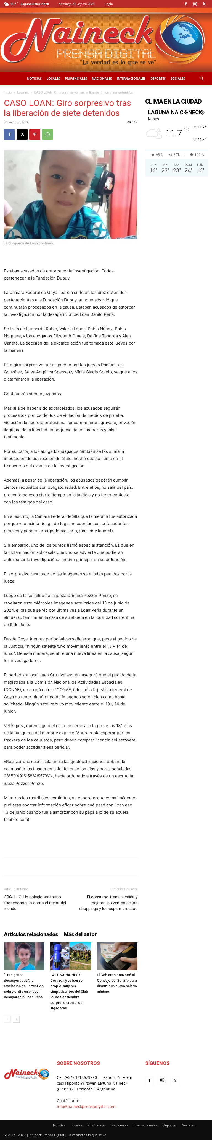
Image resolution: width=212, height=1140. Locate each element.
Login (109, 4)
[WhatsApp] (47, 134)
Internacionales (131, 78)
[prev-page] (7, 1019)
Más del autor (80, 934)
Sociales (178, 78)
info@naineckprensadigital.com (86, 1106)
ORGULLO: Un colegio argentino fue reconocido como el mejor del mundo (35, 903)
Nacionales (102, 78)
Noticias (34, 78)
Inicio (8, 92)
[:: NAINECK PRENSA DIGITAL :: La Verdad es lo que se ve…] (106, 40)
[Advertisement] (70, 838)
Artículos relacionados (31, 934)
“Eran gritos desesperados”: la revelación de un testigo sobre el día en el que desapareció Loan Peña (24, 986)
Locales (53, 78)
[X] (204, 4)
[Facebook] (186, 4)
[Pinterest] (34, 134)
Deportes (158, 78)
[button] (201, 78)
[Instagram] (195, 4)
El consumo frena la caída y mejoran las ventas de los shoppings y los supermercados (108, 903)
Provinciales (76, 78)
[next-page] (16, 1019)
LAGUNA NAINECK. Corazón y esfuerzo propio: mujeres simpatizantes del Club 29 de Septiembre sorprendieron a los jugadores (69, 991)
